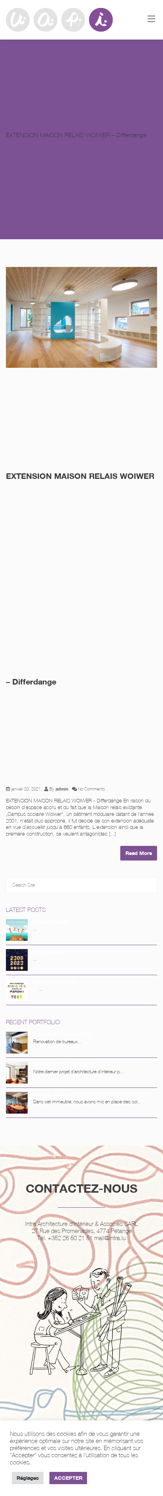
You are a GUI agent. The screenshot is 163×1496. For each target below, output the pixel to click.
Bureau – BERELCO (55, 1094)
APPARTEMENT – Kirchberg (65, 1064)
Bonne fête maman (54, 982)
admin (61, 789)
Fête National (48, 952)
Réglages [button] (28, 1478)
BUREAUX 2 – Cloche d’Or (62, 1034)
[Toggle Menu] (151, 19)
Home (149, 226)
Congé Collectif (50, 922)
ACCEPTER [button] (68, 1478)
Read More (138, 853)
